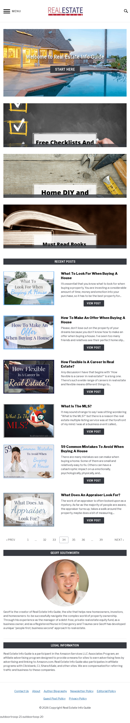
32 (46, 539)
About (36, 691)
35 (75, 539)
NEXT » (119, 539)
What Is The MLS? (76, 406)
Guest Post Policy (54, 698)
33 (55, 539)
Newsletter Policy (81, 691)
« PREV (10, 539)
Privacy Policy (78, 698)
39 (102, 539)
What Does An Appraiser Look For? (90, 495)
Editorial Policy (106, 691)
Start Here (65, 69)
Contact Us (21, 691)
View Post (94, 303)
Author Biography (55, 691)
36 (84, 539)
